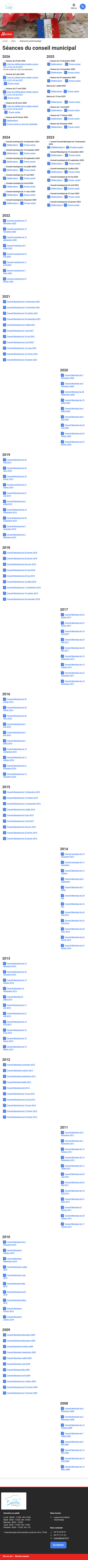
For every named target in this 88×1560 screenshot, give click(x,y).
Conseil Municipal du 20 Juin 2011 (72, 1175)
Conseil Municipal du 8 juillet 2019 (14, 502)
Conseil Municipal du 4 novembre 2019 (14, 527)
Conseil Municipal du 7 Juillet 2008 (72, 1434)
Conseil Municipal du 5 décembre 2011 (72, 1133)
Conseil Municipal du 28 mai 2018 (21, 576)
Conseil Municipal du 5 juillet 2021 (21, 325)
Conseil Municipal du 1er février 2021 (22, 354)
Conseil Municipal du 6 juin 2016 (14, 733)
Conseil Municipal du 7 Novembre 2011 (72, 1142)
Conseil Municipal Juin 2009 (18, 1364)
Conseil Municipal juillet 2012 (19, 1082)
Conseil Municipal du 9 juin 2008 (72, 1443)
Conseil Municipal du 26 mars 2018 (21, 564)
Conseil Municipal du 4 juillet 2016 (14, 742)
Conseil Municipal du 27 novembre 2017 (72, 674)
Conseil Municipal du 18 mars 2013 (15, 1031)
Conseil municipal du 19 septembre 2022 (15, 238)
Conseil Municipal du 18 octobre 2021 (22, 313)
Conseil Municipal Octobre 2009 (20, 1346)
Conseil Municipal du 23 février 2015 (22, 833)
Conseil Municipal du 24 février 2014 (72, 938)
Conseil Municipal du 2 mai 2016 (14, 725)
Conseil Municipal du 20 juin (72, 897)
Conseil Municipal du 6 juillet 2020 (72, 409)
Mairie (13, 41)
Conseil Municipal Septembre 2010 (12, 1260)
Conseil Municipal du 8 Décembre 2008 (72, 1409)
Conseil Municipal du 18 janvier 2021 (22, 360)
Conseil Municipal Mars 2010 (14, 1301)
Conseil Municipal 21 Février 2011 (71, 1208)
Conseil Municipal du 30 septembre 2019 (15, 519)
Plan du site (7, 1556)
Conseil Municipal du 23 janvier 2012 (22, 1117)
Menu (74, 8)
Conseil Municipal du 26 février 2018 (22, 558)
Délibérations (12, 121)
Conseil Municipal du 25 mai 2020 (72, 426)
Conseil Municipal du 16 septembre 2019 (15, 511)
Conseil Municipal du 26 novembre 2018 (23, 599)
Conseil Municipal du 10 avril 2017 (72, 632)
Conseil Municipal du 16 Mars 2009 (21, 1381)
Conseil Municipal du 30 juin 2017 (72, 649)
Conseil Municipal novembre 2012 (21, 1065)
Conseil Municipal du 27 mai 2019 (15, 494)
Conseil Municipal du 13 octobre (72, 872)
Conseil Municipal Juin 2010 (14, 1276)
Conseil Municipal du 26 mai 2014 (72, 913)
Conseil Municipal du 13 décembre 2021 (23, 302)
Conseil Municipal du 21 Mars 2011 (72, 1200)
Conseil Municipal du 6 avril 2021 (20, 342)
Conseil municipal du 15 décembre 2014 (72, 855)
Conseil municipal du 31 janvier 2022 (15, 280)
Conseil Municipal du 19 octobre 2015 (22, 798)
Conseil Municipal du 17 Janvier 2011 (72, 1225)
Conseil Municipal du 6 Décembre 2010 (14, 1243)
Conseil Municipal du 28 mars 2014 (72, 930)
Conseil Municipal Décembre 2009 (21, 1335)
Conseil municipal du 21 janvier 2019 (15, 486)
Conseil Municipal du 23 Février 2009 (22, 1387)
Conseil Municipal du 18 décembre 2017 (72, 682)
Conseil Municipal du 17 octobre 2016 (15, 758)
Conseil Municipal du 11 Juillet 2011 (72, 1167)
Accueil (4, 41)
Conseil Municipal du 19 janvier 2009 (22, 1393)
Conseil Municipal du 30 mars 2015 (21, 827)
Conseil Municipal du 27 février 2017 (72, 624)
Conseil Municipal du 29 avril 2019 (15, 461)
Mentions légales (22, 1556)
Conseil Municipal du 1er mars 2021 (22, 348)
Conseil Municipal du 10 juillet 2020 (72, 401)
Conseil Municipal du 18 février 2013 (15, 1039)
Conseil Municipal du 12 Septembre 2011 (72, 1158)
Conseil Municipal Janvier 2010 (12, 1318)
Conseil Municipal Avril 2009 (18, 1376)
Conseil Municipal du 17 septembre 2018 (24, 587)
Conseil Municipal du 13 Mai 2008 (72, 1451)
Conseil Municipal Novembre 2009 (21, 1341)
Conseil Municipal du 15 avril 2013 (15, 1023)
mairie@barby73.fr (61, 1538)
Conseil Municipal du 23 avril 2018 (21, 570)
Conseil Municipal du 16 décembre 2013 (15, 964)
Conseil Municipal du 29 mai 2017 (72, 641)
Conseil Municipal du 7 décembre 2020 (72, 376)
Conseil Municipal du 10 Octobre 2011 (72, 1150)
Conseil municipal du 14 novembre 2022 (15, 230)
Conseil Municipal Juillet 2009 (19, 1358)
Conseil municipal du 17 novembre (72, 863)
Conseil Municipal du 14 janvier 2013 (15, 1048)
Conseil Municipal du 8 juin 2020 (72, 418)
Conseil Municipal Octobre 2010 (12, 1251)
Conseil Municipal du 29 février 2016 (15, 708)
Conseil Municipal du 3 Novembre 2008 (72, 1418)
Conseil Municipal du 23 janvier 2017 (72, 616)
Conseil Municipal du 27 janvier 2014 (72, 946)
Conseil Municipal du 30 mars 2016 (15, 717)
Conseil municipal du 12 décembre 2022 (15, 222)
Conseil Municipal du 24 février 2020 (72, 434)
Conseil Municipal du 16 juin (72, 905)
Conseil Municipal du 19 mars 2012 (21, 1105)
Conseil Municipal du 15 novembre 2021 (23, 307)
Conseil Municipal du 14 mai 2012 (21, 1094)
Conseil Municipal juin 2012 (18, 1088)
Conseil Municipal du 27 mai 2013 (15, 1014)
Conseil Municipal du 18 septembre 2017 (72, 657)
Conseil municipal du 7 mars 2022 (14, 271)
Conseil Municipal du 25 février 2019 (15, 477)
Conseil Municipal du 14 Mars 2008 (72, 1468)
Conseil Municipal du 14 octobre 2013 (15, 981)
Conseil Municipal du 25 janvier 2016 (15, 700)
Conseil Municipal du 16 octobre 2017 (72, 665)
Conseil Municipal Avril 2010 (14, 1293)
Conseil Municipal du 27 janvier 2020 (72, 443)
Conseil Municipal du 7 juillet (72, 888)
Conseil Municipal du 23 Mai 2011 (72, 1183)
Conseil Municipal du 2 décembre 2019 (14, 536)
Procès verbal (13, 83)
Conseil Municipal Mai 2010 (14, 1285)
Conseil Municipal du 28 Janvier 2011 (72, 1217)
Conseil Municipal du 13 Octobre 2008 (72, 1426)
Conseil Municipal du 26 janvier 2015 (22, 838)
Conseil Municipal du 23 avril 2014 (72, 922)
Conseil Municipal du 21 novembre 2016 (15, 767)
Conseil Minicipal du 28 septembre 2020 (72, 393)
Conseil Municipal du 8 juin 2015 (20, 815)
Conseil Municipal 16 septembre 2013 (13, 989)
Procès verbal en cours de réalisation (22, 124)
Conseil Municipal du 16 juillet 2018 (21, 582)
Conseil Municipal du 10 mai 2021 (21, 336)
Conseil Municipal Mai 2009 (18, 1370)
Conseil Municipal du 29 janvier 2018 (22, 553)
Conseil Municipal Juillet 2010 (15, 1268)
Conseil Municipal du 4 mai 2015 (20, 821)
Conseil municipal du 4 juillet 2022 (14, 247)
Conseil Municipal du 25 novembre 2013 (15, 973)
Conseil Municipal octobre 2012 (20, 1070)
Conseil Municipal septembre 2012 (21, 1076)
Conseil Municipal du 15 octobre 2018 (22, 593)
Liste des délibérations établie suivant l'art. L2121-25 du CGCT (20, 65)
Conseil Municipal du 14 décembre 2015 (23, 792)
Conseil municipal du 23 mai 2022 (15, 255)
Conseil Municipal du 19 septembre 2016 (15, 750)
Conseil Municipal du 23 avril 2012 (21, 1100)
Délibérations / (57, 205)
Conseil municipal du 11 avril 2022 (15, 263)
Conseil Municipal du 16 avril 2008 (72, 1459)
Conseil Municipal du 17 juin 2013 (15, 1006)
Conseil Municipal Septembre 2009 (21, 1352)
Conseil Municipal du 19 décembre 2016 (15, 775)
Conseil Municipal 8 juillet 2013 (13, 998)
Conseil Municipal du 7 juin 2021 (20, 331)
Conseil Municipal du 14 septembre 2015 (24, 804)
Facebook (58, 1545)
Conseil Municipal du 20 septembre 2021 (24, 319)
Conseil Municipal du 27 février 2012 (22, 1111)
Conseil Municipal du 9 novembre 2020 (72, 385)
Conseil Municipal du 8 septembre (72, 880)
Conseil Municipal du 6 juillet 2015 (21, 809)
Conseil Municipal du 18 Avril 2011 (72, 1192)
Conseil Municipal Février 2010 (12, 1310)
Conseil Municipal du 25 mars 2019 (15, 469)
